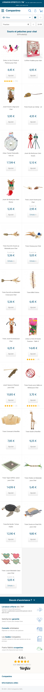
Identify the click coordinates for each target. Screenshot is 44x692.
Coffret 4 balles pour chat (33, 60)
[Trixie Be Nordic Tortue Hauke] (11, 512)
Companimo (7, 676)
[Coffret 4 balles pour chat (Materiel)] (33, 48)
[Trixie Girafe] (33, 419)
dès (13, 2)
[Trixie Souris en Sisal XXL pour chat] (33, 512)
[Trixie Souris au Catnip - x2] (33, 95)
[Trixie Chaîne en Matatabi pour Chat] (33, 466)
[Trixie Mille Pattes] (33, 280)
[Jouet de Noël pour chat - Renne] (11, 187)
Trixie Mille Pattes (33, 292)
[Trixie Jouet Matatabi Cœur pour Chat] (11, 558)
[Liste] (41, 17)
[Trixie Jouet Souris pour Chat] (33, 187)
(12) (16, 81)
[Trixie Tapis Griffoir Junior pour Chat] (11, 466)
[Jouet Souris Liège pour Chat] (11, 95)
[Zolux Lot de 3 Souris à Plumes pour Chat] (11, 48)
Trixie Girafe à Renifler (33, 431)
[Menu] (2, 10)
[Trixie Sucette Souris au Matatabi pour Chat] (11, 234)
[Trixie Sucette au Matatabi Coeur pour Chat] (11, 280)
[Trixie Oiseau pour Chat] (33, 234)
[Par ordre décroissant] (33, 24)
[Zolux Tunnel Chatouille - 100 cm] (11, 141)
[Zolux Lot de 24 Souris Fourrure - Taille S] (33, 327)
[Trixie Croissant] (11, 419)
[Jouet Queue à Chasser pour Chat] (11, 373)
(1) (38, 406)
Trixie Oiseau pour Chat (33, 246)
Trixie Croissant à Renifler (11, 431)
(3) (16, 406)
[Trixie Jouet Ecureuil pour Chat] (11, 326)
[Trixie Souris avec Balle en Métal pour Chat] (33, 373)
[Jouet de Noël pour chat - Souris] (33, 141)
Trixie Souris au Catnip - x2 (33, 107)
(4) (38, 359)
